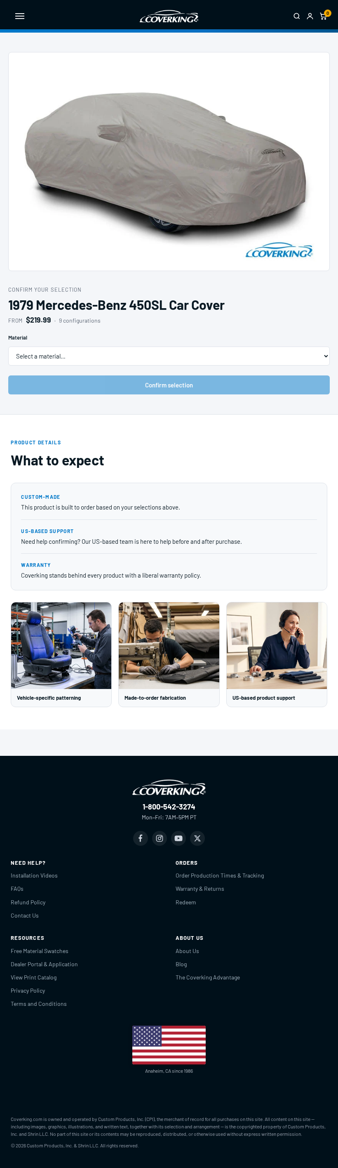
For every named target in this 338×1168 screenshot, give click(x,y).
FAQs (17, 888)
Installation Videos (34, 875)
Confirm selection (169, 385)
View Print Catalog (33, 977)
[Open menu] (20, 16)
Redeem (186, 902)
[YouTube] (178, 838)
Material (17, 337)
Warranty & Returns (200, 888)
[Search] (297, 16)
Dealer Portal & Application (44, 963)
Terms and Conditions (39, 1003)
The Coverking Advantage (208, 977)
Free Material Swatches (39, 950)
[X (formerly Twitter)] (197, 838)
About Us (187, 950)
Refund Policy (28, 902)
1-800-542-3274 (169, 806)
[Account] (310, 16)
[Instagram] (159, 838)
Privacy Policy (28, 990)
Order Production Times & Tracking (220, 875)
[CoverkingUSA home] (169, 16)
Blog (181, 963)
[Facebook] (140, 838)
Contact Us (25, 915)
